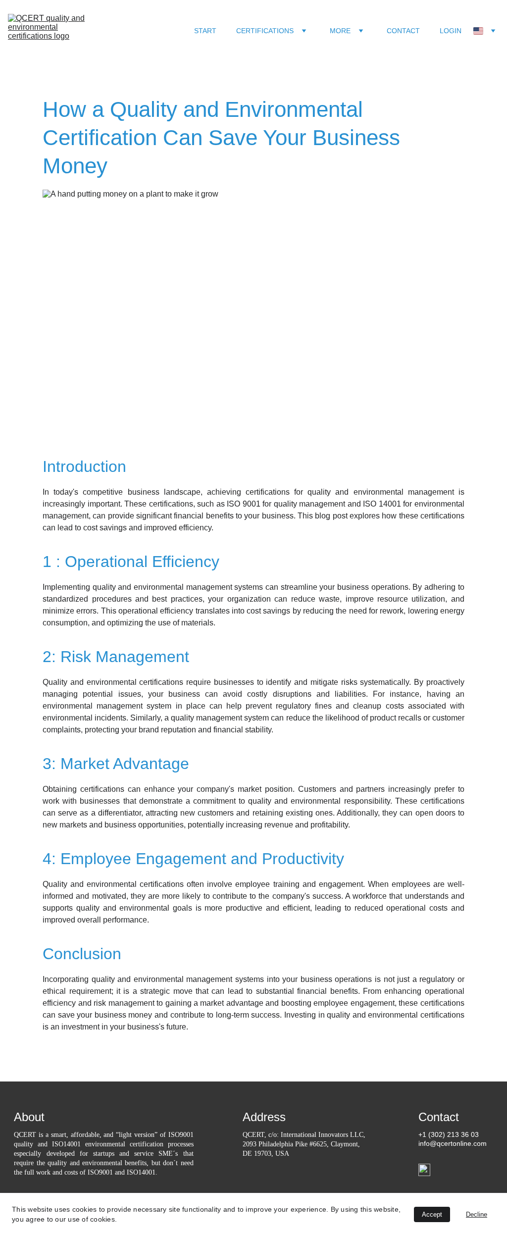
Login (450, 31)
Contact (403, 31)
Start (205, 31)
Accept (432, 1214)
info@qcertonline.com (452, 1143)
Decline (476, 1214)
